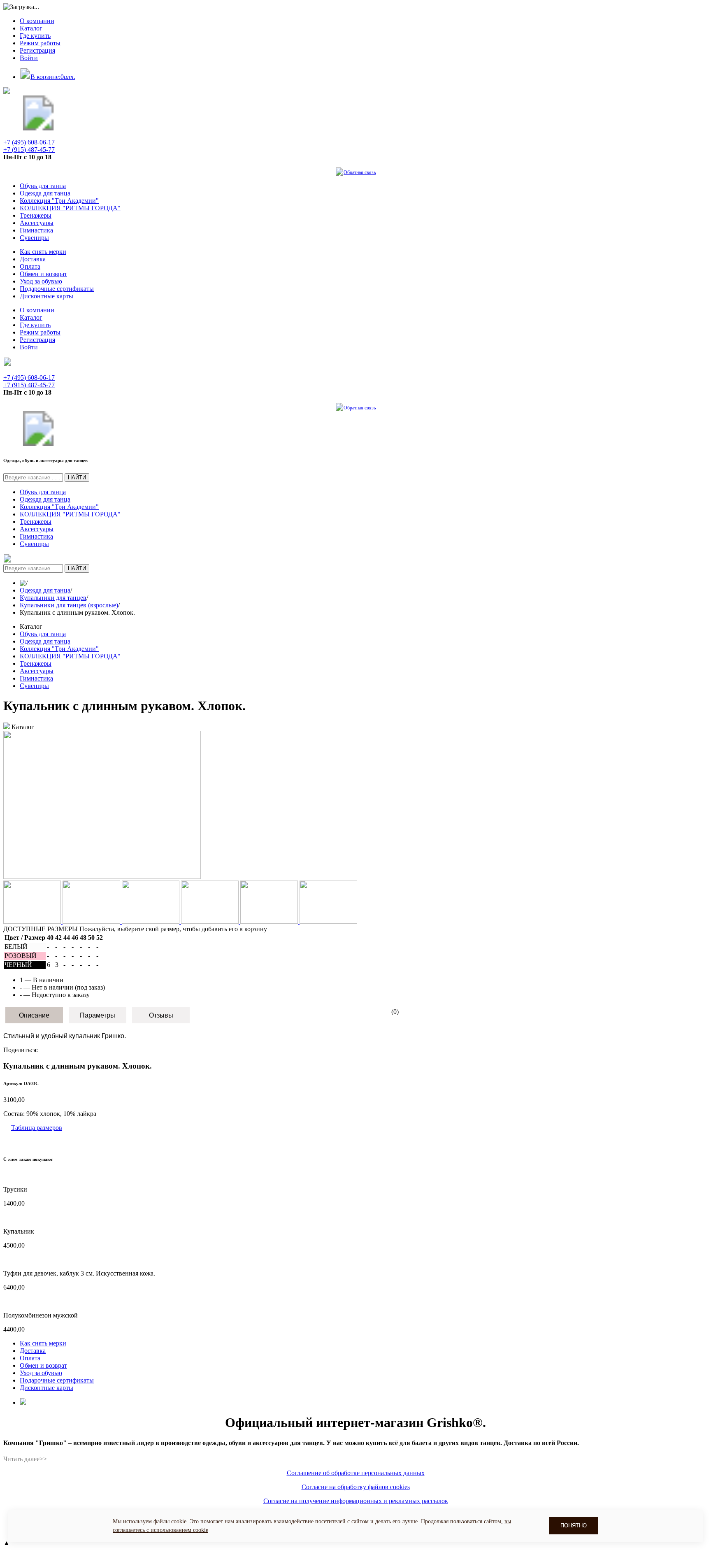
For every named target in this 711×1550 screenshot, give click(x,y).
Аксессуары (36, 222)
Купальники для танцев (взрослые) (69, 605)
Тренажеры (35, 215)
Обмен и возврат (43, 273)
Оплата (30, 266)
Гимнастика (36, 230)
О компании (37, 20)
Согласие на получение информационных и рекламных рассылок (355, 1500)
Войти (29, 57)
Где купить (35, 35)
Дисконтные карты (46, 296)
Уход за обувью (41, 281)
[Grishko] (38, 128)
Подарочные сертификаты (57, 288)
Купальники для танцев (53, 597)
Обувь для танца (43, 185)
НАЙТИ (77, 477)
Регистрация (37, 50)
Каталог (31, 28)
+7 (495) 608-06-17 (29, 142)
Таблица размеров (36, 1127)
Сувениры (34, 237)
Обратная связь (360, 172)
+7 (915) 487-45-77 (29, 149)
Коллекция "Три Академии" (59, 200)
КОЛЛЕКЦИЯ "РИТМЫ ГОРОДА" (70, 207)
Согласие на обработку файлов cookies (356, 1486)
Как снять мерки (43, 251)
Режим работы (40, 43)
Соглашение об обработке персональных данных (356, 1472)
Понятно (573, 1525)
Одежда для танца (45, 193)
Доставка (33, 259)
